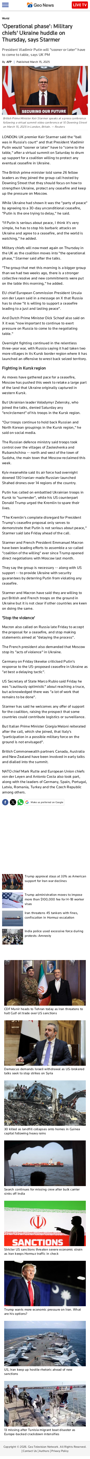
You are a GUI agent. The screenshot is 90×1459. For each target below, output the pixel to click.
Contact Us (30, 1451)
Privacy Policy (59, 1451)
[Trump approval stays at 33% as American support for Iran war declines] (12, 882)
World (5, 18)
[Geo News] (40, 5)
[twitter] (13, 802)
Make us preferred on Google (47, 802)
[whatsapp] (20, 802)
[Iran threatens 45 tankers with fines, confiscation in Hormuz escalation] (12, 918)
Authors (44, 1451)
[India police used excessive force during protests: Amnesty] (12, 937)
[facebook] (5, 802)
